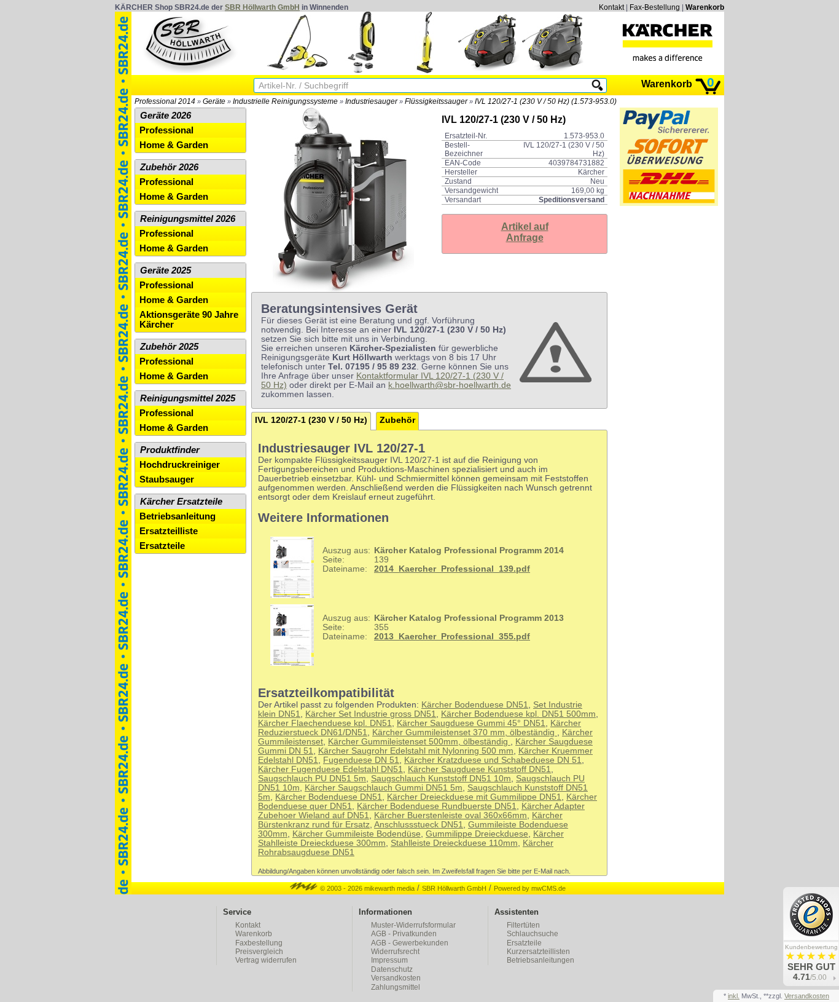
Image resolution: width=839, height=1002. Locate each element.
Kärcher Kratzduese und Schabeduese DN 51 (493, 760)
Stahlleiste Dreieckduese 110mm (454, 843)
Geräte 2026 (165, 115)
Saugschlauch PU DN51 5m (312, 778)
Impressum (389, 960)
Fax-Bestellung (655, 7)
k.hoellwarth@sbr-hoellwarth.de (449, 385)
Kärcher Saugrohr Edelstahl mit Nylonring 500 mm (415, 750)
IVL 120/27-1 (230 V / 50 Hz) (311, 420)
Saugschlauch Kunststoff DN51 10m (441, 778)
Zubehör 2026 (169, 167)
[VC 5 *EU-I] (361, 70)
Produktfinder (170, 450)
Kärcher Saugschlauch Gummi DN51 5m (383, 787)
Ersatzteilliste (168, 531)
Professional (166, 130)
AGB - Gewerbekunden (409, 943)
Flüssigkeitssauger (436, 101)
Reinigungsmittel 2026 (187, 219)
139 (443, 560)
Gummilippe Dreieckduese (477, 833)
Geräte (214, 101)
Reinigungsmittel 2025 (187, 398)
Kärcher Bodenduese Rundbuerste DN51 (437, 806)
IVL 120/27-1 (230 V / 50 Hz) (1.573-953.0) (546, 101)
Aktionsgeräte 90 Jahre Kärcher (188, 319)
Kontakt (611, 7)
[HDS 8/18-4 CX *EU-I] (552, 70)
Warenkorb (704, 7)
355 (443, 627)
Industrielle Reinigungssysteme (285, 101)
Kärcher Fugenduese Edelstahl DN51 (330, 769)
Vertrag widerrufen (266, 960)
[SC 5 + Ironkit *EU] (297, 70)
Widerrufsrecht (395, 951)
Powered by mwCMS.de (530, 888)
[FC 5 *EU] (425, 70)
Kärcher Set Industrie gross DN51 (370, 714)
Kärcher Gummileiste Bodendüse (356, 833)
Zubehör (397, 420)
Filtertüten (523, 925)
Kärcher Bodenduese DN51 (474, 704)
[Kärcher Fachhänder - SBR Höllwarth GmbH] (668, 42)
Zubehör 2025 (169, 347)
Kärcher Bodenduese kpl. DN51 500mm (518, 714)
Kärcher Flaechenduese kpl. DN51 (325, 723)
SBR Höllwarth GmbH (262, 7)
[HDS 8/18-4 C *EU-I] (489, 70)
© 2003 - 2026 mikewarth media (366, 888)
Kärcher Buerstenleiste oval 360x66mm (450, 815)
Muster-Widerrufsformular (413, 925)
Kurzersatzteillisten (538, 951)
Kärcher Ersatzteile (181, 502)
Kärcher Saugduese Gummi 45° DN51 (471, 723)
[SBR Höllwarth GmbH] (189, 42)
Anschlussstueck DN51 (418, 824)
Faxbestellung (259, 943)
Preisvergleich (259, 951)
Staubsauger (166, 479)
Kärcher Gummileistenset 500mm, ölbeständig (419, 741)
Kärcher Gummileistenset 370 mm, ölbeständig (464, 732)
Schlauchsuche (532, 933)
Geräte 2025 (165, 270)
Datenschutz (392, 969)
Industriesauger (371, 101)
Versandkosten (396, 978)
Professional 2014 (165, 101)
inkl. (733, 996)
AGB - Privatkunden (404, 933)
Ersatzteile (162, 546)
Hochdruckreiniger (179, 465)
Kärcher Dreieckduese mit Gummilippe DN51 (474, 797)
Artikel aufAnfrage (524, 232)
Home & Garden (173, 145)
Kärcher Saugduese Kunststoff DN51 (479, 769)
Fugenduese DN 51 (361, 760)
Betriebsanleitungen (540, 960)
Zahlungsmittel (395, 987)
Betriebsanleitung (177, 516)
